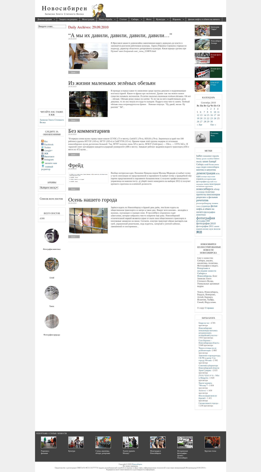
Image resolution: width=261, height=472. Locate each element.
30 (211, 121)
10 (215, 112)
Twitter (47, 147)
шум (211, 229)
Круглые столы (210, 451)
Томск (51, 306)
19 (198, 118)
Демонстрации (43, 19)
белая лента (214, 164)
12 (198, 115)
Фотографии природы (52, 335)
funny (198, 159)
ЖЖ (46, 153)
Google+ (48, 150)
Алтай (51, 278)
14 (205, 115)
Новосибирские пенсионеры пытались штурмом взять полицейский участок (208, 331)
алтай (206, 164)
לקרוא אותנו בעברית (215, 84)
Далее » (74, 72)
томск (198, 206)
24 (215, 118)
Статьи (123, 19)
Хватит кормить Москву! (129, 452)
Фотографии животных (52, 249)
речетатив (202, 200)
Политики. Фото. (215, 134)
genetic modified (208, 159)
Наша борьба (104, 19)
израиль (200, 179)
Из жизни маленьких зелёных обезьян (111, 82)
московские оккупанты (204, 186)
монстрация (214, 184)
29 (208, 121)
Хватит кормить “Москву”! (205, 384)
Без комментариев (89, 130)
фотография (205, 218)
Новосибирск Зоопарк (216, 42)
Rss (46, 141)
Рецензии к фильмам (45, 452)
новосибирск (204, 188)
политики (209, 192)
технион (215, 203)
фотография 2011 (205, 226)
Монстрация (88, 19)
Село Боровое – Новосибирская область (209, 341)
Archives (202, 390)
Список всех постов (51, 198)
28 (205, 121)
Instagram (49, 159)
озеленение (200, 192)
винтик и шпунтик (206, 169)
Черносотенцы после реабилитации (207, 349)
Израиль (175, 19)
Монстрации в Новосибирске (155, 452)
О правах (209, 308)
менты (206, 184)
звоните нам (50, 163)
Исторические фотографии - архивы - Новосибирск (182, 454)
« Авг (199, 124)
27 (201, 121)
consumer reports (211, 156)
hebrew (216, 159)
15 (208, 115)
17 (215, 115)
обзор (216, 189)
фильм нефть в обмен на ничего (204, 19)
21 (205, 118)
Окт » (213, 124)
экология (217, 229)
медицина (199, 184)
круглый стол (212, 181)
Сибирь (134, 19)
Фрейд (75, 165)
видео (198, 167)
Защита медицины (68, 19)
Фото (148, 19)
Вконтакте (49, 156)
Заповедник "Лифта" (215, 28)
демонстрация (205, 173)
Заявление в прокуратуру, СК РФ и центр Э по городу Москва (210, 358)
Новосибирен (137, 464)
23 (211, 118)
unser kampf (209, 161)
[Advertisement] (147, 9)
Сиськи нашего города (208, 403)
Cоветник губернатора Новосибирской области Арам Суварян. (209, 367)
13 (201, 115)
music (199, 161)
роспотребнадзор (203, 203)
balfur (199, 156)
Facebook (48, 144)
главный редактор (47, 167)
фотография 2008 (203, 221)
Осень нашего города (92, 199)
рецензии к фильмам (207, 197)
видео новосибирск (210, 167)
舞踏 (199, 232)
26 (198, 121)
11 (218, 112)
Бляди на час (204, 323)
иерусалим (211, 176)
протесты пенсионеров (208, 194)
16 (211, 115)
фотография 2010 (206, 223)
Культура (159, 19)
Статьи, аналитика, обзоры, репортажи (102, 452)
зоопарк (204, 176)
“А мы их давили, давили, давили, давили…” (120, 35)
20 (201, 118)
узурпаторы (205, 206)
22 (208, 118)
